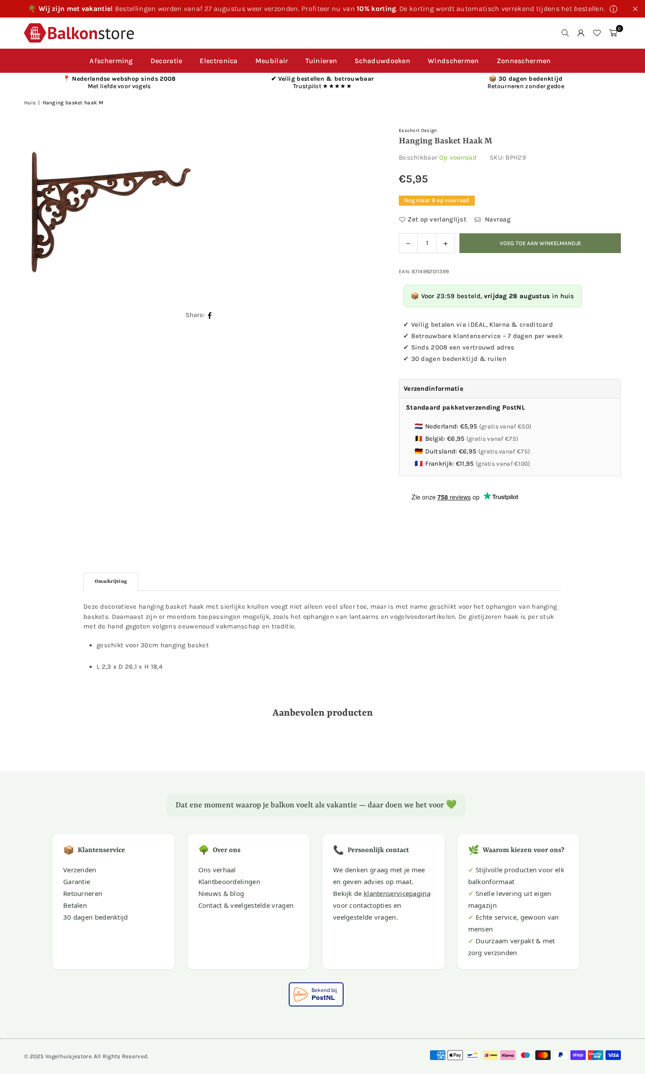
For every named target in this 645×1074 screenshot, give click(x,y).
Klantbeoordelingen (229, 881)
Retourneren (82, 893)
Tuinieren (321, 61)
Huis (30, 103)
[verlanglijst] (597, 33)
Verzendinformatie (433, 388)
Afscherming (111, 61)
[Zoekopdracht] (565, 33)
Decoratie (166, 61)
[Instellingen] (581, 33)
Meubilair (271, 61)
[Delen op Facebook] (210, 315)
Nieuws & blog (221, 893)
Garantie (76, 881)
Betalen (75, 905)
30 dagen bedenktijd (95, 917)
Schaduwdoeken (382, 61)
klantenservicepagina (397, 893)
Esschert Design (418, 130)
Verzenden (80, 869)
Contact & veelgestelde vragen (246, 905)
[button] (613, 33)
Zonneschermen (524, 61)
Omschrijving (111, 582)
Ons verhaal (217, 869)
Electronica (218, 61)
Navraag (497, 219)
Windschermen (453, 61)
